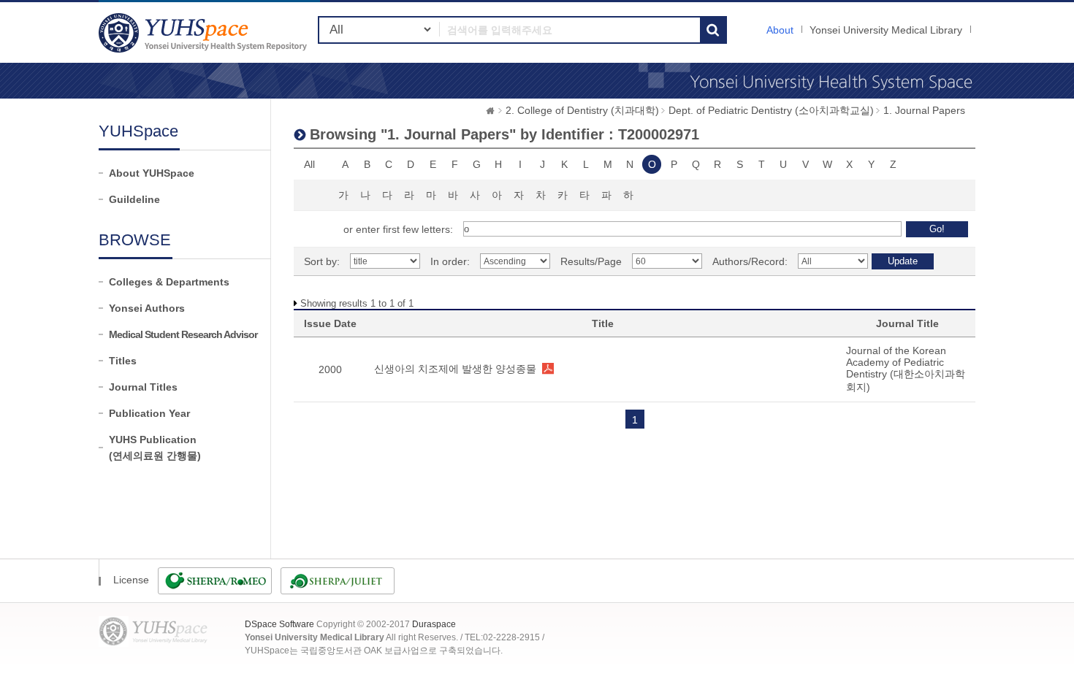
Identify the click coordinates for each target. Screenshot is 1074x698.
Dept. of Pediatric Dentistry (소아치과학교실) (771, 110)
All (309, 164)
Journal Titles (143, 387)
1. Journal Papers (924, 110)
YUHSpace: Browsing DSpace (205, 32)
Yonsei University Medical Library (886, 30)
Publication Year (149, 413)
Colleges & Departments (169, 282)
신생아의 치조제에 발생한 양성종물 (455, 369)
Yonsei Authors (147, 308)
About (779, 30)
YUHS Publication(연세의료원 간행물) (155, 447)
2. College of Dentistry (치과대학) (582, 110)
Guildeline (134, 199)
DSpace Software (279, 624)
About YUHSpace (151, 173)
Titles (123, 361)
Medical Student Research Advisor (183, 334)
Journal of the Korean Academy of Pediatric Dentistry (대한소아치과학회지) (905, 369)
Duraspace (434, 624)
